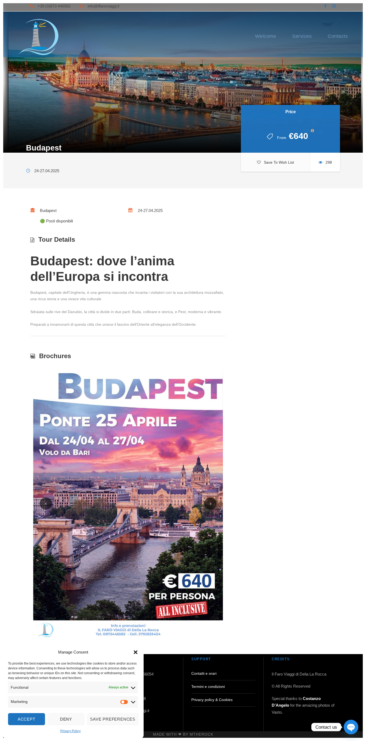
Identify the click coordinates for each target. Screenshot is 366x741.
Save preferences (112, 719)
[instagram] (334, 6)
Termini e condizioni (208, 686)
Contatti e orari (203, 673)
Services (302, 36)
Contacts (338, 36)
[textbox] (128, 290)
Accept (26, 719)
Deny (66, 719)
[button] (135, 652)
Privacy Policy (70, 731)
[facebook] (325, 6)
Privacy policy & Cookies (212, 700)
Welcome (265, 36)
